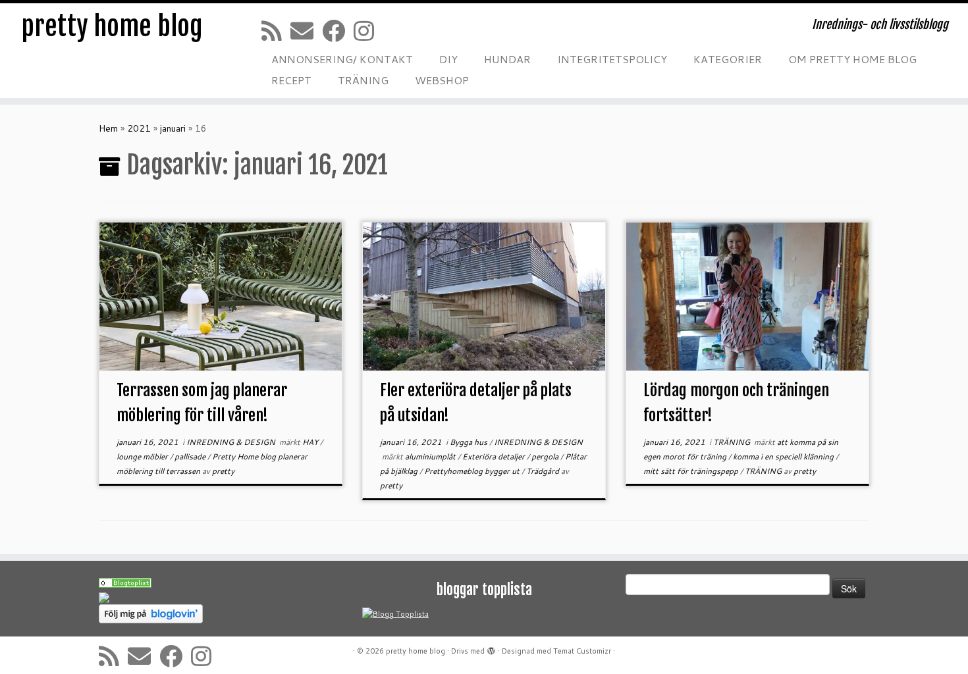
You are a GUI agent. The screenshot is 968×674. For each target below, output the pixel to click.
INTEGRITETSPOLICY (612, 58)
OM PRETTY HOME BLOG (852, 58)
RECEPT (291, 80)
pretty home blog (112, 26)
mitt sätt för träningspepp (691, 471)
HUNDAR (507, 58)
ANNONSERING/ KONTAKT (342, 58)
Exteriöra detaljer (494, 456)
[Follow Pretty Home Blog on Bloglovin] (151, 613)
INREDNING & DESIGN (231, 442)
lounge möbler (143, 456)
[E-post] (306, 30)
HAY (311, 442)
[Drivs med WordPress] (491, 648)
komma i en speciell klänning (784, 456)
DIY (448, 58)
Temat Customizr (582, 651)
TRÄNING (363, 80)
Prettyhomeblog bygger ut (473, 471)
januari (173, 128)
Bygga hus (469, 442)
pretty (223, 471)
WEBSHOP (442, 80)
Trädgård (543, 471)
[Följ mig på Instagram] (368, 30)
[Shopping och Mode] (125, 582)
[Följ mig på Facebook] (338, 30)
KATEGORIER (727, 58)
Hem (108, 128)
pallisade (191, 456)
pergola (545, 456)
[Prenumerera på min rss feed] (275, 30)
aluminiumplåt (431, 456)
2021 (139, 128)
